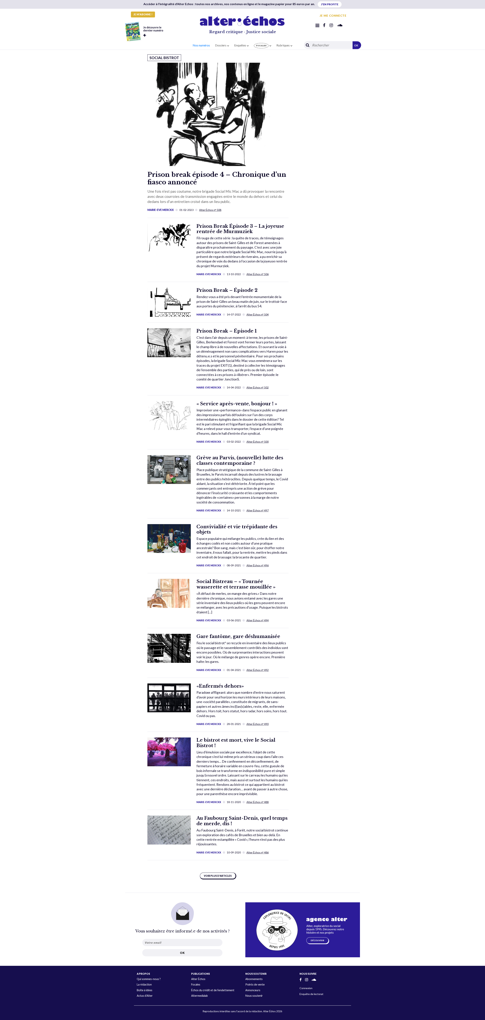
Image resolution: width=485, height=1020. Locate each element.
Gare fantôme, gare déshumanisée (238, 636)
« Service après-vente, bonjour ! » (236, 403)
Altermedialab (199, 995)
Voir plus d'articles (218, 875)
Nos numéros (201, 45)
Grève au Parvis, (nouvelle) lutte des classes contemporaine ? (239, 460)
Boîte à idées (144, 990)
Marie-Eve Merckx (160, 209)
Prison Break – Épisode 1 (226, 331)
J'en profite (329, 4)
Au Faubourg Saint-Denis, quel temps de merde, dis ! (242, 820)
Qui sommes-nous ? (149, 979)
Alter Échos (198, 979)
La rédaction (144, 984)
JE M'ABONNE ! (143, 14)
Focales (195, 984)
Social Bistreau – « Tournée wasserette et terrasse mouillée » (235, 584)
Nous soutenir (254, 995)
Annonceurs (252, 990)
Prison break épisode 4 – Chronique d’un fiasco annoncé (216, 178)
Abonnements (254, 979)
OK (356, 45)
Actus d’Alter (145, 995)
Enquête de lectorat (311, 994)
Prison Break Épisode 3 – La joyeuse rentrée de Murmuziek (240, 228)
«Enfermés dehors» (220, 686)
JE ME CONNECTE (333, 15)
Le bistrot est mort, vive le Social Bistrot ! (235, 742)
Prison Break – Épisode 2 (226, 290)
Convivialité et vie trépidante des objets (236, 529)
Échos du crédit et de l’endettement (212, 990)
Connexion (306, 988)
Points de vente (255, 984)
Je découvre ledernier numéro (153, 29)
